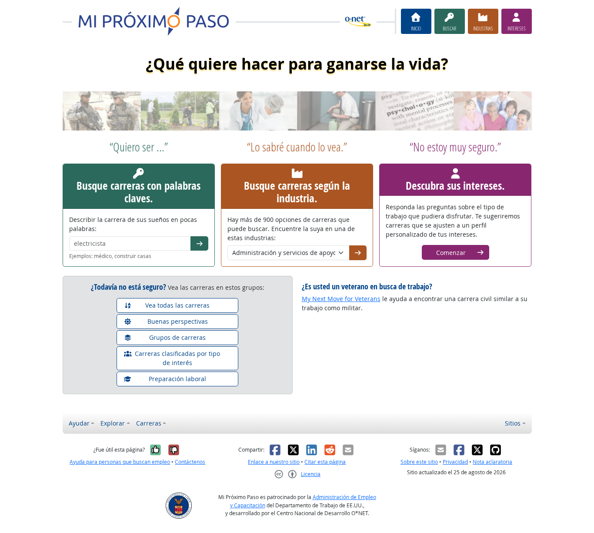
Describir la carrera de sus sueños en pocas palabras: (133, 224)
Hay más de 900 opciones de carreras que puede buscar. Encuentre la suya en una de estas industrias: (291, 228)
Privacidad (455, 462)
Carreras (148, 423)
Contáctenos (190, 462)
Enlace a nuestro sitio (274, 462)
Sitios (513, 423)
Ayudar (79, 423)
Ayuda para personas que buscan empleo (120, 462)
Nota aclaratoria (492, 462)
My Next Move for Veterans (341, 299)
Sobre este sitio (419, 462)
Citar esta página (325, 462)
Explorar (112, 423)
